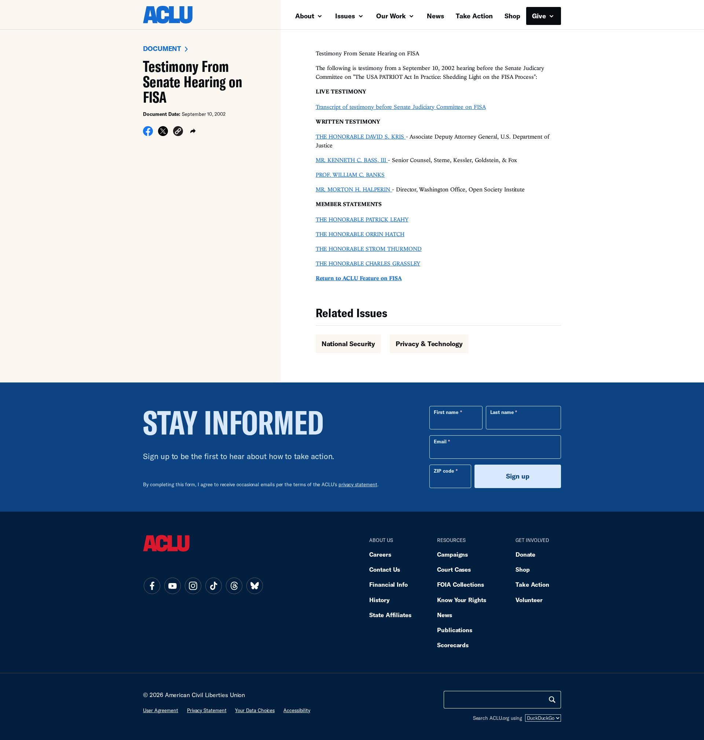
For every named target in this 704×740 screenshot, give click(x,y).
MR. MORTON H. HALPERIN (354, 189)
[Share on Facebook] (148, 134)
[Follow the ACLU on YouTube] (172, 586)
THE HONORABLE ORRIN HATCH (360, 234)
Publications (454, 629)
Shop (512, 16)
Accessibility (296, 710)
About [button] (305, 16)
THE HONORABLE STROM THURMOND (369, 248)
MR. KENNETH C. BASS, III (352, 160)
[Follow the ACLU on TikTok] (213, 586)
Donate (525, 554)
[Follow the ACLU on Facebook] (152, 586)
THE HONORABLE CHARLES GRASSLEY (368, 263)
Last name (502, 412)
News (435, 16)
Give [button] (540, 16)
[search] (552, 699)
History (379, 599)
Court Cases (454, 569)
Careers (380, 554)
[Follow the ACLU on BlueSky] (254, 586)
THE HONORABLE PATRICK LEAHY (362, 219)
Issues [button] (346, 16)
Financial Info (388, 584)
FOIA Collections (460, 584)
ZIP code (444, 471)
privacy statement (357, 484)
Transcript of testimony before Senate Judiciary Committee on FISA (401, 106)
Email (440, 441)
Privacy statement (207, 710)
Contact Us (384, 569)
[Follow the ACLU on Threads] (234, 586)
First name (446, 412)
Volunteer (529, 599)
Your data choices (255, 710)
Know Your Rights (461, 599)
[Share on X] (163, 134)
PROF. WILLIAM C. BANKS (350, 174)
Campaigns (452, 554)
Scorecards (453, 644)
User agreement (160, 710)
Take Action (474, 16)
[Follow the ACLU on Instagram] (193, 586)
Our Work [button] (392, 16)
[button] (178, 133)
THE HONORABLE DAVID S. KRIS (361, 136)
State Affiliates (390, 614)
